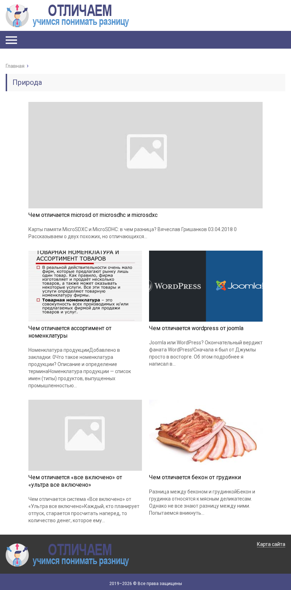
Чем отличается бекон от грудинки (195, 477)
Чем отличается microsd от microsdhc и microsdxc (93, 215)
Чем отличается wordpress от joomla (196, 328)
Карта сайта (271, 544)
